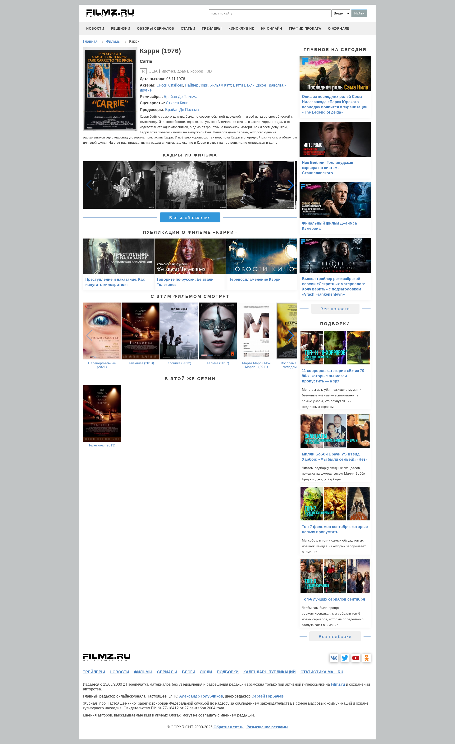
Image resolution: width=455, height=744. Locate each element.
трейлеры (212, 28)
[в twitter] (345, 658)
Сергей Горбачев (267, 696)
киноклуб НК (241, 28)
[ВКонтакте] (334, 658)
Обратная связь (229, 727)
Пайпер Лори (196, 85)
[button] (291, 185)
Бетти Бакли (244, 85)
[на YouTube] (355, 658)
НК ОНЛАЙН (271, 28)
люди (206, 672)
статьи (188, 28)
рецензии (120, 28)
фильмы (143, 672)
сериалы (167, 672)
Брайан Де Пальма (180, 97)
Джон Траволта (269, 85)
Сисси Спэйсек (169, 85)
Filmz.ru (338, 684)
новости (95, 28)
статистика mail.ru (321, 672)
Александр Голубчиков (201, 696)
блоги (188, 672)
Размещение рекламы (267, 727)
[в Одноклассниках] (366, 658)
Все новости (335, 309)
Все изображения (190, 217)
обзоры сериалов (155, 28)
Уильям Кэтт (220, 85)
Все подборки (335, 636)
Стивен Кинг (177, 103)
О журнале (339, 28)
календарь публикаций (269, 672)
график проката (305, 28)
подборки (228, 672)
